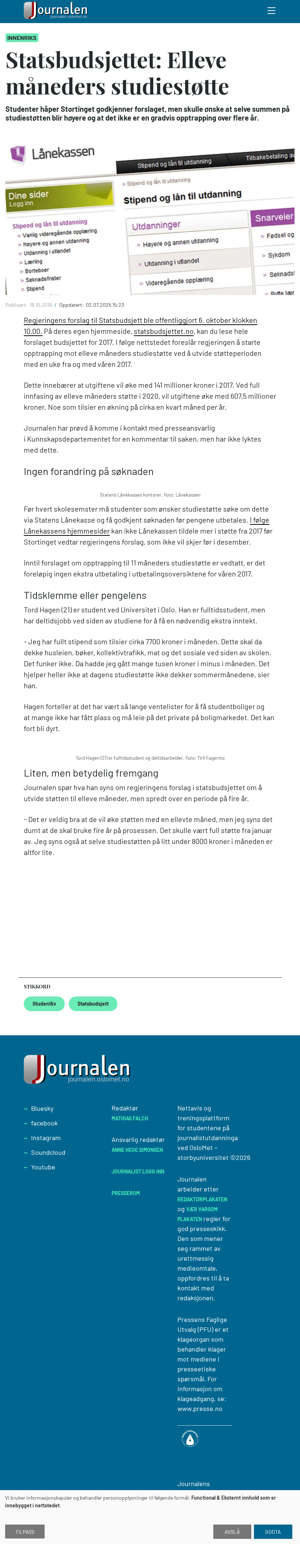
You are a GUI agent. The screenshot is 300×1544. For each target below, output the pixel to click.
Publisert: (17, 305)
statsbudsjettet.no (164, 331)
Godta (273, 1532)
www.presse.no (199, 1408)
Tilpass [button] (24, 1532)
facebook (44, 1123)
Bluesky (42, 1108)
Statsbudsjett (93, 1004)
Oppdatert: (72, 305)
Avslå (232, 1532)
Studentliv (44, 1004)
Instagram (46, 1138)
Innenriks (22, 37)
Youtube (43, 1167)
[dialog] (150, 1517)
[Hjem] (57, 11)
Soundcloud (48, 1152)
